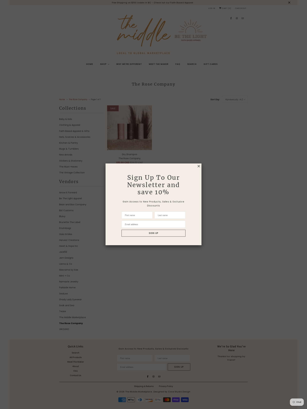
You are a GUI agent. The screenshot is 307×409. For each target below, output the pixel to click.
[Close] (199, 166)
